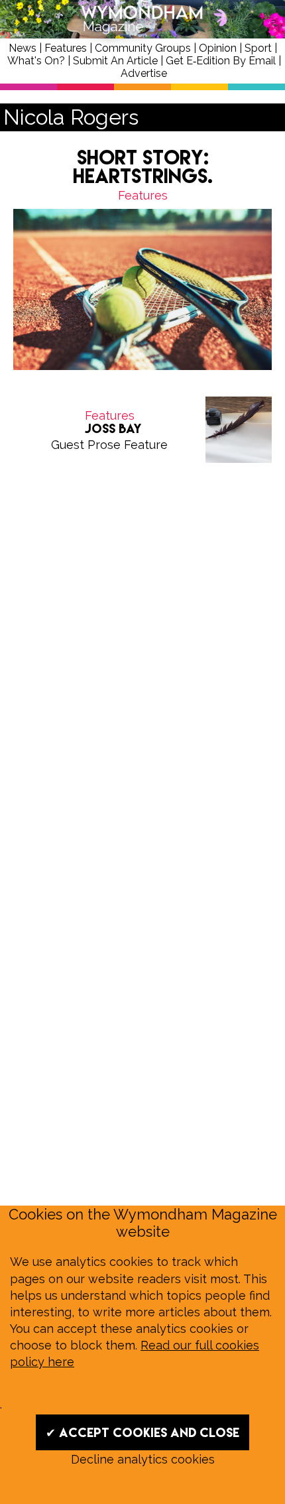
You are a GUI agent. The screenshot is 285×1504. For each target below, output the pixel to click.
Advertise (144, 73)
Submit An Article (115, 60)
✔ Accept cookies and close (142, 1432)
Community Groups (143, 48)
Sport (258, 48)
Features (65, 48)
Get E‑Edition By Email (221, 60)
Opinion (218, 48)
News (22, 48)
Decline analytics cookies (143, 1459)
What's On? (36, 60)
